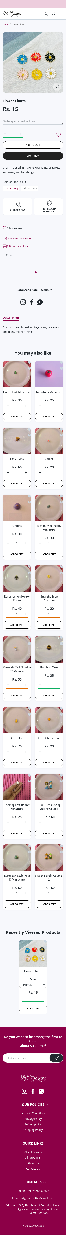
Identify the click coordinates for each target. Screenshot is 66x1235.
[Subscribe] (56, 1058)
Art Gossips (37, 1225)
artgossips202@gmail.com (37, 1198)
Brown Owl (17, 738)
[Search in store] (54, 13)
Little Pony (17, 459)
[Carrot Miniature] (49, 719)
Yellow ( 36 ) (29, 188)
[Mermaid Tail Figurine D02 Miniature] (17, 648)
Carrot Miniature (49, 738)
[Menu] (61, 13)
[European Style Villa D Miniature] (17, 857)
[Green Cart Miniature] (17, 373)
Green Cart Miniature (17, 392)
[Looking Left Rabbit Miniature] (17, 786)
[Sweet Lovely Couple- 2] (49, 857)
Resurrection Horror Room (17, 598)
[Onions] (17, 507)
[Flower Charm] (33, 952)
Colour (33, 979)
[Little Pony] (17, 440)
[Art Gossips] (12, 14)
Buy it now (33, 155)
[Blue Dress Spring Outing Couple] (49, 786)
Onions (17, 525)
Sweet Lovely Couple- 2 (49, 877)
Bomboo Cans (49, 667)
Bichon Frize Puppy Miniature (49, 527)
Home (6, 23)
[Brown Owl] (17, 719)
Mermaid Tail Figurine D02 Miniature (17, 669)
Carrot (49, 459)
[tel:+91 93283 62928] (46, 14)
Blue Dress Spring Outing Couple (49, 806)
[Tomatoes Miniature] (49, 373)
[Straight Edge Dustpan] (49, 577)
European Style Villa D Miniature (17, 877)
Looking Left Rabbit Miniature (17, 806)
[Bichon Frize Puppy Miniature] (49, 507)
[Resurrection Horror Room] (17, 577)
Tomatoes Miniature (49, 392)
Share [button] (10, 255)
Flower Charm (33, 971)
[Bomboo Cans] (49, 648)
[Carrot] (49, 440)
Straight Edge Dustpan (49, 598)
